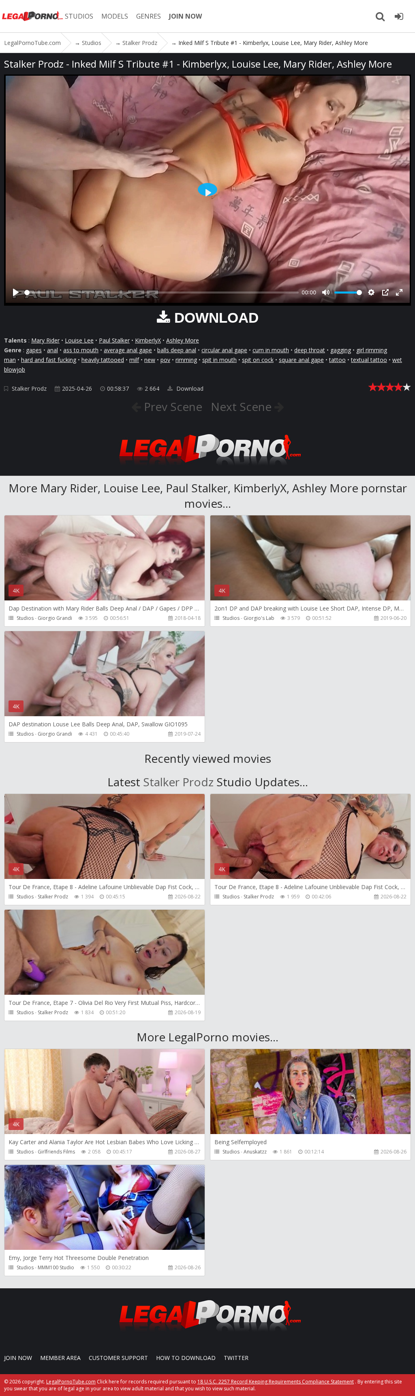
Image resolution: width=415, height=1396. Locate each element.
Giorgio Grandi (55, 618)
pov (165, 360)
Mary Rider (45, 340)
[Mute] (325, 292)
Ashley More (182, 340)
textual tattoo (369, 360)
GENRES (148, 16)
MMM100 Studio (56, 1267)
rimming (186, 360)
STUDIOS (79, 16)
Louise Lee (79, 340)
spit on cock (258, 360)
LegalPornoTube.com (32, 16)
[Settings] (371, 292)
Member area (60, 1358)
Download (189, 388)
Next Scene (242, 406)
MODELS (114, 16)
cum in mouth (270, 350)
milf (134, 360)
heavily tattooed (102, 360)
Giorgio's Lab (259, 618)
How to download (186, 1358)
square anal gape (301, 360)
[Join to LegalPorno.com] (207, 468)
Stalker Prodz (29, 388)
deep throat (309, 350)
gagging (340, 350)
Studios (25, 618)
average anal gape (128, 350)
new (149, 360)
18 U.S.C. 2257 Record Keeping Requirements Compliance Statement (275, 1381)
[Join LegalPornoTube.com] (399, 16)
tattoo (337, 360)
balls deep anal (176, 350)
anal (52, 350)
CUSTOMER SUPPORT (118, 1358)
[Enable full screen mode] (399, 292)
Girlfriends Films (56, 1151)
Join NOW (18, 1358)
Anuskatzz (255, 1151)
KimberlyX (148, 340)
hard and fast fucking (48, 360)
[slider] (161, 292)
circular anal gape (224, 350)
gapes (34, 350)
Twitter (236, 1358)
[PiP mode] (385, 292)
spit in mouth (219, 360)
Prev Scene (171, 406)
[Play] (15, 292)
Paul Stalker (114, 340)
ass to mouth (80, 350)
